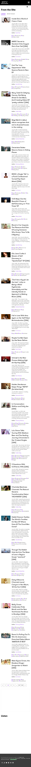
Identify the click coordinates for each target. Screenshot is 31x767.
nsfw (23, 399)
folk (26, 598)
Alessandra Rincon (20, 395)
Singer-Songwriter (26, 274)
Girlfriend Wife (21, 480)
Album (23, 574)
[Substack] (11, 763)
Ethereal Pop (15, 512)
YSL (26, 380)
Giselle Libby (18, 111)
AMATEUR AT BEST (24, 656)
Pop (19, 114)
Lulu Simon (18, 457)
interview (15, 114)
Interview (18, 274)
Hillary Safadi (18, 216)
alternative (18, 35)
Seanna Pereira (25, 87)
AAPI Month (15, 426)
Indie (14, 423)
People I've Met (25, 352)
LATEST (3, 14)
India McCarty (19, 84)
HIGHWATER (26, 511)
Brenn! (27, 655)
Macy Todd (18, 115)
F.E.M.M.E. (22, 628)
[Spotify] (9, 763)
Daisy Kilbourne (16, 600)
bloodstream (23, 681)
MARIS (23, 59)
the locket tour (23, 458)
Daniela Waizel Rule (20, 139)
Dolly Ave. (15, 424)
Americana (21, 655)
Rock (23, 398)
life (27, 193)
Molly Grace (15, 628)
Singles (14, 460)
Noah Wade (18, 349)
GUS (26, 219)
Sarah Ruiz (18, 33)
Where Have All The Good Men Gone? (19, 544)
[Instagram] (2, 763)
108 (22, 685)
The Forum (25, 457)
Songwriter (18, 87)
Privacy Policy (17, 758)
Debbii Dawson (22, 542)
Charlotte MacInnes (17, 511)
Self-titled (25, 333)
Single (14, 247)
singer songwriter (16, 598)
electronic (18, 309)
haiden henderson (17, 399)
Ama (20, 333)
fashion (22, 380)
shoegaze (24, 478)
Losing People (16, 61)
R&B (17, 141)
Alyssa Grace (16, 681)
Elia (23, 35)
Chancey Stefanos (20, 164)
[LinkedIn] (13, 763)
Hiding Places (16, 169)
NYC (21, 61)
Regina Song (21, 575)
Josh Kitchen (18, 652)
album (23, 167)
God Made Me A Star (17, 481)
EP (13, 115)
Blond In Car (23, 247)
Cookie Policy (23, 758)
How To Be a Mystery (17, 249)
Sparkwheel (23, 275)
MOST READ (11, 14)
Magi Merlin (22, 141)
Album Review (16, 656)
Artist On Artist (22, 424)
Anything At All (16, 311)
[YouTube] (6, 763)
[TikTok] (4, 763)
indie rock (18, 352)
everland (15, 575)
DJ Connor (18, 56)
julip (23, 309)
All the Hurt (23, 600)
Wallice (27, 423)
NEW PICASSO (16, 380)
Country (23, 114)
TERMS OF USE (21, 757)
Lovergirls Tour (16, 630)
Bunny (14, 353)
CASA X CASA (16, 37)
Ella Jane (18, 275)
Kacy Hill (15, 480)
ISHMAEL (23, 378)
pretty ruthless (25, 115)
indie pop (18, 478)
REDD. (23, 193)
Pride (28, 59)
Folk (28, 114)
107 (19, 685)
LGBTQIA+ (23, 630)
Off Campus (15, 194)
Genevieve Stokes (17, 168)
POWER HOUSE (16, 143)
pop (13, 35)
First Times (15, 220)
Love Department (16, 88)
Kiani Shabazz (19, 375)
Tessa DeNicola (16, 482)
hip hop (17, 378)
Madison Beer (16, 458)
